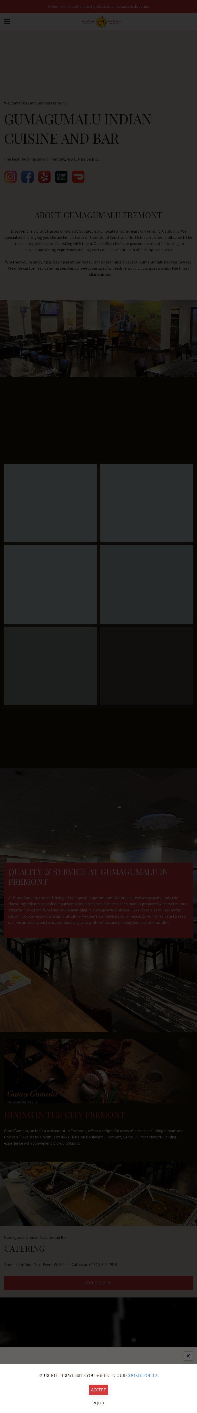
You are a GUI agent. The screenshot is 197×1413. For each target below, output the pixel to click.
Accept (98, 1390)
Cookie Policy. (142, 1375)
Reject (99, 1402)
